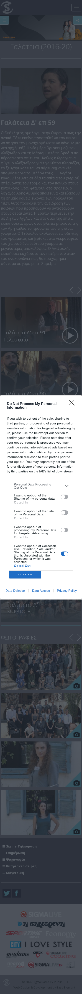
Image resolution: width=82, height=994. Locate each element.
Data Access (41, 590)
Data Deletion (15, 590)
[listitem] (41, 486)
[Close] (73, 404)
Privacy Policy (67, 590)
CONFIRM (25, 574)
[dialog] (41, 497)
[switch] (64, 497)
